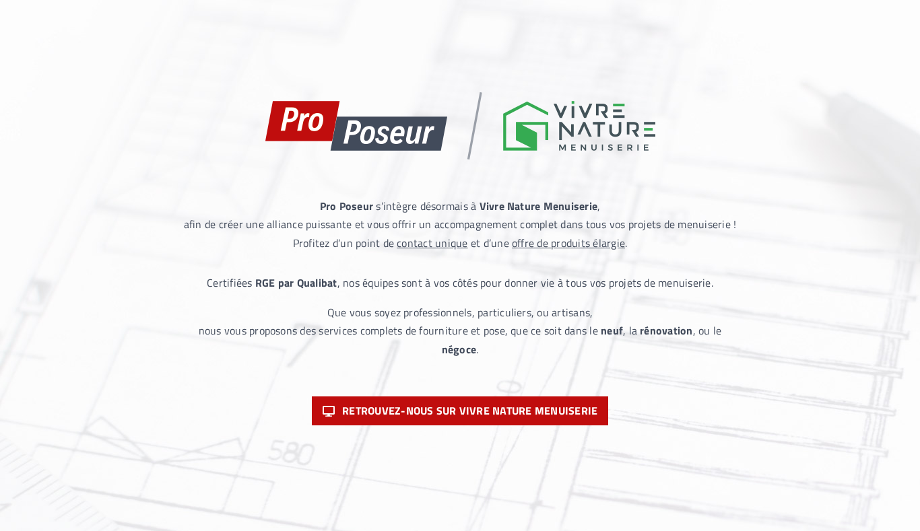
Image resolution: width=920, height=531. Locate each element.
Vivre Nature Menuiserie (539, 206)
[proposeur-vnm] (460, 98)
